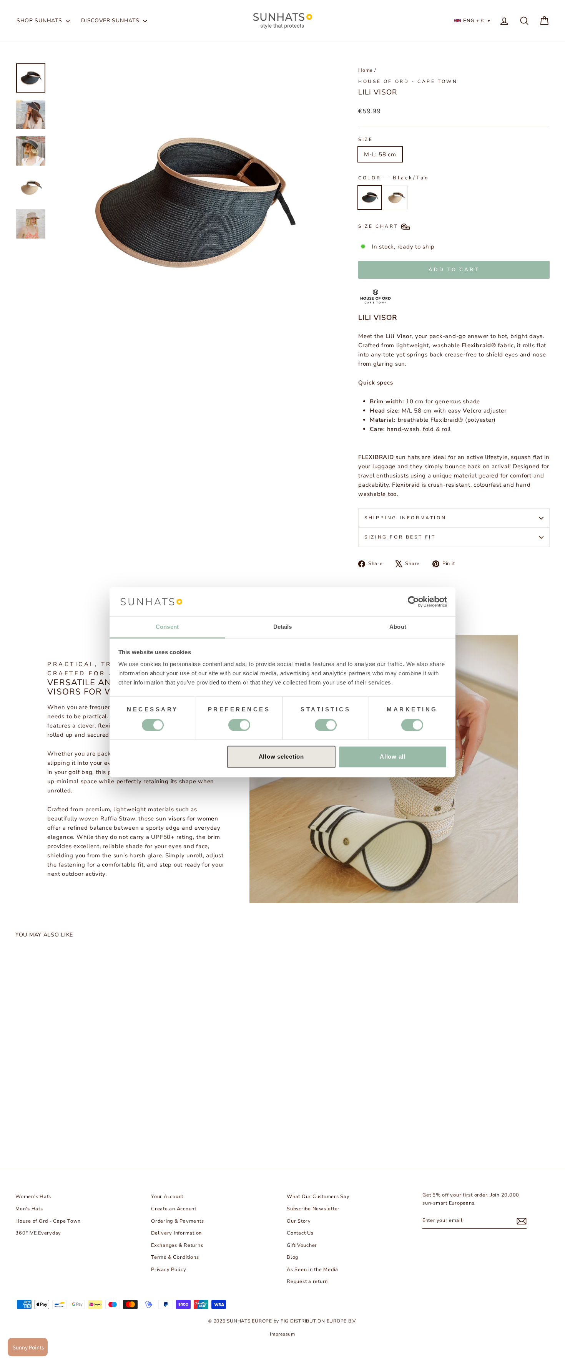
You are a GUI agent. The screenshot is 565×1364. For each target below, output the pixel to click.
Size (365, 139)
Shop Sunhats (40, 20)
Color (393, 177)
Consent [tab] (167, 627)
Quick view (79, 1075)
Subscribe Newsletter (313, 1208)
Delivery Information (176, 1233)
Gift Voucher (302, 1245)
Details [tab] (282, 627)
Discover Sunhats (111, 20)
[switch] (239, 725)
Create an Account (173, 1208)
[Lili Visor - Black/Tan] (22, 1121)
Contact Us (300, 1233)
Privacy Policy (168, 1269)
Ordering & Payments (177, 1221)
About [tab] (397, 627)
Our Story (299, 1221)
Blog (292, 1257)
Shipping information (405, 518)
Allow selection (281, 757)
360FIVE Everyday (38, 1233)
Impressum (282, 1334)
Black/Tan (369, 197)
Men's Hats (29, 1208)
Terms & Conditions (175, 1257)
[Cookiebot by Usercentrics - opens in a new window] (413, 601)
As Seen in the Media (312, 1269)
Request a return (307, 1281)
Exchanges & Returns (177, 1245)
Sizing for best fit (399, 537)
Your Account (167, 1196)
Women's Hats (33, 1196)
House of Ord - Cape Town (407, 81)
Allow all (392, 757)
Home (365, 70)
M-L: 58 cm (380, 154)
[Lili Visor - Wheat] (34, 1121)
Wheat (395, 197)
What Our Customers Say (318, 1196)
